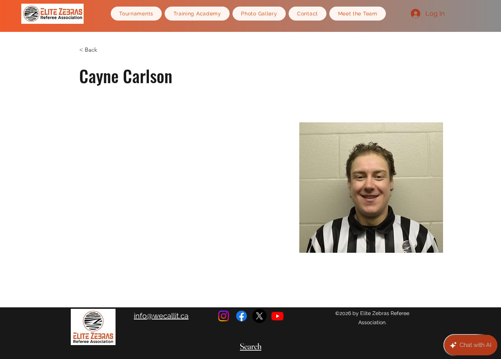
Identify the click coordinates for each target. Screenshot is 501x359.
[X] (259, 316)
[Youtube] (277, 316)
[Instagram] (223, 316)
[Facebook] (241, 316)
